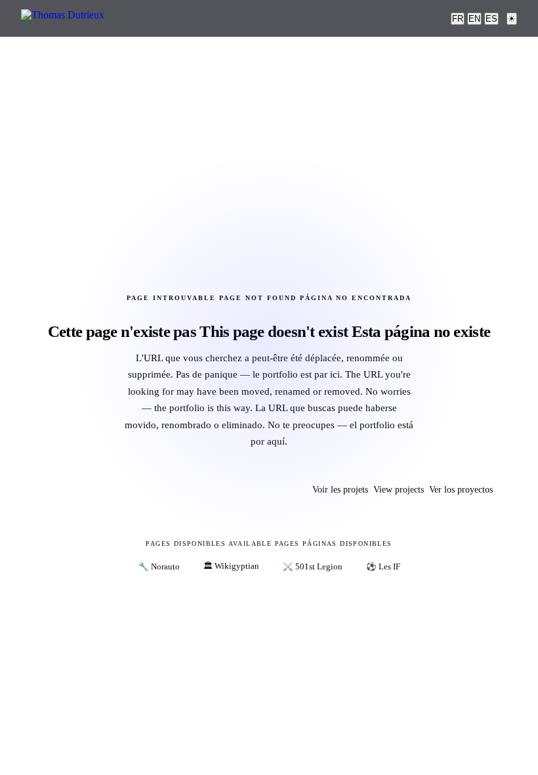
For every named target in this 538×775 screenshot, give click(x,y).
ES (491, 19)
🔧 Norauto (159, 566)
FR (457, 19)
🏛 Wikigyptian (231, 566)
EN (474, 19)
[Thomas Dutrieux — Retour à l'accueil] (62, 18)
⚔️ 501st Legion (312, 566)
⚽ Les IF (383, 566)
